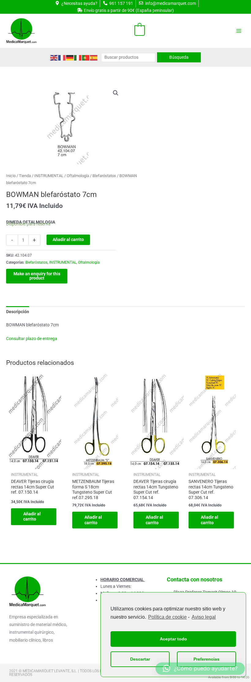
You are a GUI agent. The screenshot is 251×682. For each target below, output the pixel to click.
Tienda (25, 175)
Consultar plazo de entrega (31, 338)
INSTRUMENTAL (48, 175)
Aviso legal (204, 617)
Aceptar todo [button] (173, 638)
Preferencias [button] (206, 659)
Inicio (11, 175)
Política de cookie (167, 617)
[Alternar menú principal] (239, 31)
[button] (115, 92)
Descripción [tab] (17, 311)
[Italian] (78, 57)
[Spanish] (94, 57)
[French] (62, 57)
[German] (70, 57)
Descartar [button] (140, 659)
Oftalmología (78, 175)
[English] (54, 57)
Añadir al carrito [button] (32, 516)
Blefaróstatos (104, 175)
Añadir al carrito (68, 239)
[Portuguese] (86, 57)
